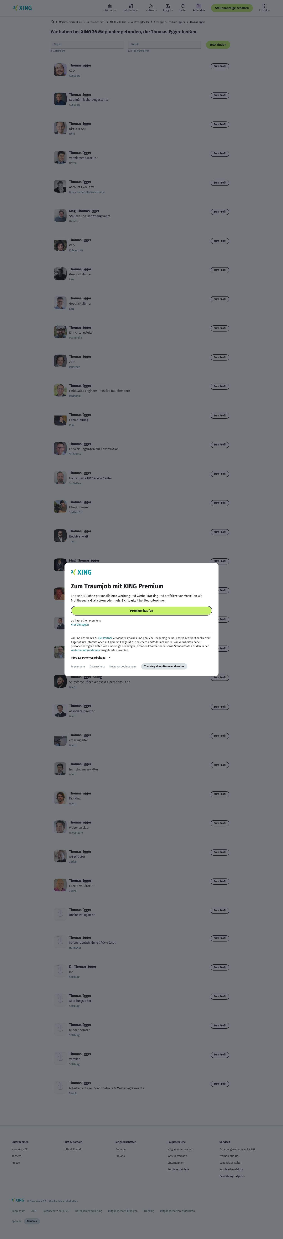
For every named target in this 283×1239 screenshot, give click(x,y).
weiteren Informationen (85, 650)
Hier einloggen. (80, 624)
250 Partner (105, 638)
